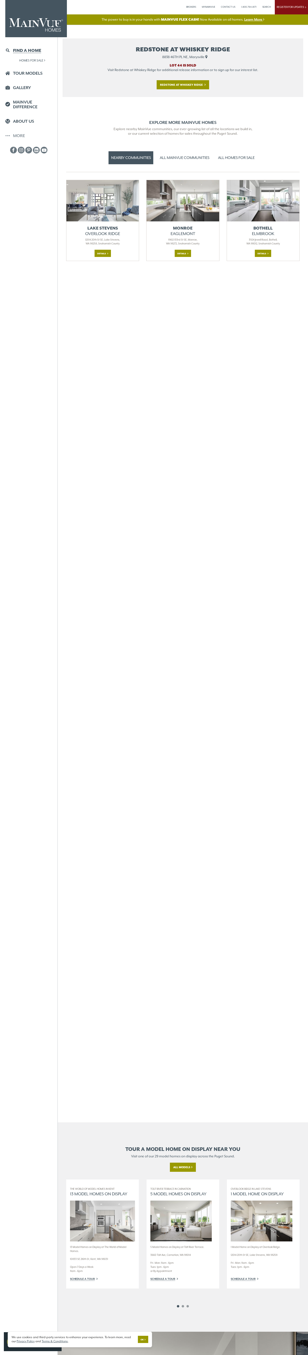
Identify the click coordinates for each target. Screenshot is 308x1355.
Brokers (191, 7)
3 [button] (187, 1306)
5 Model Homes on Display (178, 1192)
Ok (142, 1339)
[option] (102, 1234)
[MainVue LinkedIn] (36, 150)
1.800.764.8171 (249, 7)
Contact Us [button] (228, 7)
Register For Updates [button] (291, 7)
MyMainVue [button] (208, 7)
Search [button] (266, 7)
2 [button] (183, 1306)
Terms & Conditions (55, 1341)
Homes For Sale (31, 60)
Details (101, 253)
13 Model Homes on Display (98, 1192)
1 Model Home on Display (257, 1192)
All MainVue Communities (184, 157)
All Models (181, 1167)
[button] (29, 51)
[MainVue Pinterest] (28, 150)
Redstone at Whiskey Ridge (182, 84)
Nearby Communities (131, 157)
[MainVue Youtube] (44, 150)
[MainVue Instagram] (21, 150)
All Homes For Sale (236, 157)
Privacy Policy (26, 1341)
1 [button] (178, 1306)
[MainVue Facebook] (13, 150)
